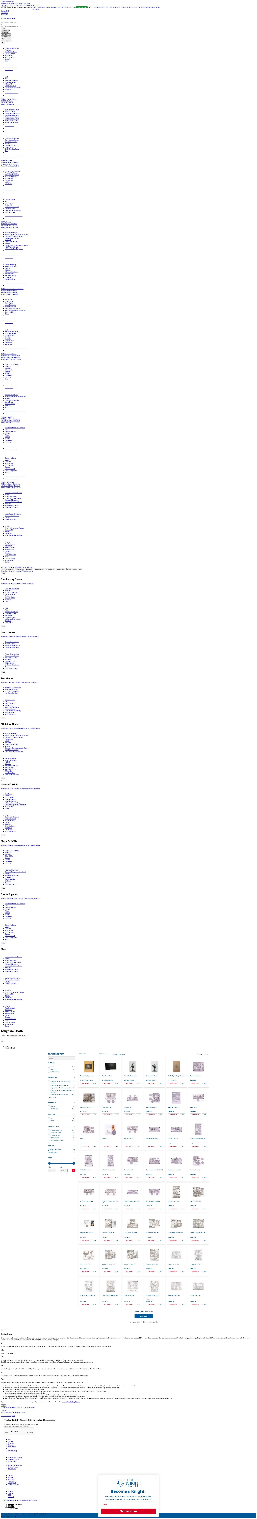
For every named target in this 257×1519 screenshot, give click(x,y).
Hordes (16, 238)
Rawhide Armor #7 (173, 1107)
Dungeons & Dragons (12, 48)
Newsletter (11, 1481)
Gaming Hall (5, 11)
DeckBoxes (8, 375)
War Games (5, 32)
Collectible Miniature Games (14, 236)
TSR (6, 77)
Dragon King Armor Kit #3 (197, 1233)
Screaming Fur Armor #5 (175, 1233)
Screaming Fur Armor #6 (197, 1138)
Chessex (7, 467)
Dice (6, 61)
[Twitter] (14, 1500)
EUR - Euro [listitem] (124, 7)
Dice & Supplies (6, 41)
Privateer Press (9, 274)
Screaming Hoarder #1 (153, 1138)
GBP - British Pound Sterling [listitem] (138, 7)
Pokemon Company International (15, 396)
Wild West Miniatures (11, 247)
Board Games (6, 30)
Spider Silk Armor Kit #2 (109, 1264)
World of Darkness (11, 52)
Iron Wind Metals (10, 275)
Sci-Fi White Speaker (130, 1076)
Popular (7, 542)
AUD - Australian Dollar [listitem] (96, 7)
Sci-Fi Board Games (11, 122)
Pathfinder (8, 50)
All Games (4, 14)
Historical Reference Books (13, 502)
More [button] (2, 1041)
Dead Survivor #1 (107, 1107)
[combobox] (10, 22)
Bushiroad (8, 405)
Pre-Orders (8, 546)
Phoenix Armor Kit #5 (196, 1264)
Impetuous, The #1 (151, 1107)
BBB (9, 1495)
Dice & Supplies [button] (53, 1152)
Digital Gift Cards (10, 519)
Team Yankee (9, 303)
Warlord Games (10, 335)
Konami (7, 398)
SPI (6, 201)
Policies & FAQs (13, 1459)
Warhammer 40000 (11, 733)
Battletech (8, 240)
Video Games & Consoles (13, 514)
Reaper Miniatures (10, 266)
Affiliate (10, 1477)
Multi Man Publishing (12, 207)
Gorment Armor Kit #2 (152, 1295)
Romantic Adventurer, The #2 (110, 1202)
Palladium (8, 89)
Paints (7, 314)
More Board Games (11, 668)
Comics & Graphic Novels (13, 493)
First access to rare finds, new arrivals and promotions (21, 1424)
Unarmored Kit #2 (129, 1295)
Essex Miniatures (10, 333)
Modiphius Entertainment (13, 87)
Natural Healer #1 (195, 1170)
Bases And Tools (10, 431)
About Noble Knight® (15, 1457)
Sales (6, 556)
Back (3, 573)
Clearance (8, 553)
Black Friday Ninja (151, 1076)
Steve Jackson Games (12, 140)
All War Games (6, 682)
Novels (7, 494)
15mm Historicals (10, 305)
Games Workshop (10, 265)
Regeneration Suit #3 (86, 1233)
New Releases (9, 549)
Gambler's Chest (107, 1076)
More (3, 43)
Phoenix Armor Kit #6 (152, 1233)
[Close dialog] (156, 1477)
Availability (52, 1102)
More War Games (10, 714)
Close (3, 1405)
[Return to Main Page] (1, 575)
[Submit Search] (20, 26)
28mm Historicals (10, 307)
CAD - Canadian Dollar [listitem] (112, 7)
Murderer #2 (128, 1107)
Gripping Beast (9, 340)
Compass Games (10, 208)
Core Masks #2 (85, 1264)
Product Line (52, 1077)
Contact (42, 7)
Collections (4, 13)
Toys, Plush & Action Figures (14, 528)
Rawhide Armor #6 (152, 1264)
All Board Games (6, 636)
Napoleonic (8, 184)
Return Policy (12, 1461)
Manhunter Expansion (87, 1076)
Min (49, 1167)
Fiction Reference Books (13, 498)
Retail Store (36, 7)
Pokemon (8, 366)
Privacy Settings (12, 1448)
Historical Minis (6, 36)
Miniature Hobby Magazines (14, 249)
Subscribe (128, 1511)
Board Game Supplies (12, 115)
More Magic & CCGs (12, 884)
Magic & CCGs (6, 38)
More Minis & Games (12, 774)
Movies (7, 517)
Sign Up (26, 1426)
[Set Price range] (73, 1170)
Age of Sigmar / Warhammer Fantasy (16, 234)
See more (143, 1316)
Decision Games (10, 199)
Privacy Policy (12, 1451)
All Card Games (10, 111)
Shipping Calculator (13, 1463)
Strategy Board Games (12, 117)
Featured (7, 551)
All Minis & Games (7, 728)
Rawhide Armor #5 (174, 1295)
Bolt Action (8, 299)
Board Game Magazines (12, 113)
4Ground (8, 270)
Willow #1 (105, 1138)
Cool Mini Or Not (10, 145)
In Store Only (9, 560)
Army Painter (9, 463)
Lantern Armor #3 (195, 1201)
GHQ (6, 330)
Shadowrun (8, 55)
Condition (52, 1114)
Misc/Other (8, 533)
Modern (7, 182)
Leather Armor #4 (173, 1201)
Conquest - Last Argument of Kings (16, 245)
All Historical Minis (7, 789)
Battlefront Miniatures (12, 331)
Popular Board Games (12, 110)
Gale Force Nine (10, 279)
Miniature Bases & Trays (13, 308)
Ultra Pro (8, 461)
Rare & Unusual (10, 544)
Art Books (8, 503)
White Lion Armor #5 (108, 1233)
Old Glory (8, 337)
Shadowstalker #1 (195, 1076)
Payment (10, 1445)
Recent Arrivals (10, 547)
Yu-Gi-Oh (8, 368)
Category (51, 1146)
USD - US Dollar (81, 7)
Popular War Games (11, 173)
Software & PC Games (12, 516)
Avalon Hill (8, 205)
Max (61, 1167)
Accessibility (12, 1469)
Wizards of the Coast (11, 80)
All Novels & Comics (12, 505)
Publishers (30, 583)
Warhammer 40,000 (11, 232)
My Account (50, 7)
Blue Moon (8, 342)
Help (9, 1439)
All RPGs (4, 583)
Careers (10, 1475)
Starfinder (8, 59)
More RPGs (8, 622)
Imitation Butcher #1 (86, 1201)
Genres (7, 562)
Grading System (13, 1467)
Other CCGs (9, 370)
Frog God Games (10, 86)
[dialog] (128, 1368)
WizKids (7, 268)
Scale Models (9, 312)
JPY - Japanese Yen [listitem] (153, 7)
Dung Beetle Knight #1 (130, 1233)
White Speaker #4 (85, 1170)
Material (51, 1063)
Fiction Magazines (10, 496)
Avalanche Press (10, 212)
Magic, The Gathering (12, 364)
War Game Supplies (11, 176)
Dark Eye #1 (193, 1107)
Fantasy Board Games (12, 119)
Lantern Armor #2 (173, 1264)
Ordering (11, 1443)
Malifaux (8, 243)
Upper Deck (9, 402)
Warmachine (9, 238)
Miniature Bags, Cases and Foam (15, 310)
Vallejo (7, 460)
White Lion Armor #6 (108, 1170)
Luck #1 (82, 1138)
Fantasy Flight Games (12, 138)
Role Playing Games (8, 569)
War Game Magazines (12, 175)
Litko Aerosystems (11, 470)
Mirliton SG (8, 344)
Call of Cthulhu (10, 54)
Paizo (6, 78)
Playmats (8, 377)
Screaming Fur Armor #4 (88, 1295)
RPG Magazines (10, 57)
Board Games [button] (52, 1151)
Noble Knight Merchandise (13, 535)
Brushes (7, 433)
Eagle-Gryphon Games (12, 149)
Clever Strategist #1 (86, 1107)
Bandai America (10, 404)
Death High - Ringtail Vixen (176, 1076)
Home (7, 1046)
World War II (9, 180)
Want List (57, 7)
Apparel (7, 532)
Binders (7, 372)
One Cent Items (10, 558)
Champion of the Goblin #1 (154, 1170)
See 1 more (52, 1097)
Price (50, 1158)
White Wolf (8, 84)
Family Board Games (11, 120)
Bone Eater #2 (128, 1170)
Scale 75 (7, 472)
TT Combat (8, 277)
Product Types (53, 1126)
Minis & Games (6, 34)
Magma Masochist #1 (153, 1201)
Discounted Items (10, 555)
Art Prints (8, 526)
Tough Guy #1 (128, 1138)
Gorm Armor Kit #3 (130, 1264)
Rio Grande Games (11, 142)
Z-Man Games (9, 147)
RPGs (3, 28)
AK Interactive (9, 465)
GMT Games (9, 203)
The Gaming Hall (13, 567)
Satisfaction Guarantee (15, 1465)
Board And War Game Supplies (15, 428)
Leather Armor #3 (195, 1295)
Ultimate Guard (10, 469)
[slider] (49, 1163)
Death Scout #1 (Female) (131, 1201)
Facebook (11, 1497)
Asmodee (8, 143)
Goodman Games (10, 82)
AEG (6, 151)
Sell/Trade (36, 9)
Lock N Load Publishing (13, 210)
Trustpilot (11, 1493)
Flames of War (9, 301)
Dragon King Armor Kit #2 (110, 1295)
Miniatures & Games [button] (54, 1149)
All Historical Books (11, 507)
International (12, 1447)
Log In (63, 7)
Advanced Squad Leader (13, 171)
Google (10, 1491)
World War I (9, 178)
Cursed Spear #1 (173, 1138)
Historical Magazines (11, 500)
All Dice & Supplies (7, 898)
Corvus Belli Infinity (11, 241)
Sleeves (7, 373)
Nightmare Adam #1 (174, 1170)
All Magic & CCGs (7, 845)
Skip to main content (7, 2)
